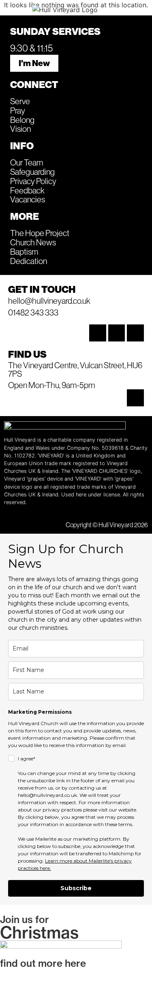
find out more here (43, 963)
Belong (22, 119)
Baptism (24, 251)
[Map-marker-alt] (135, 397)
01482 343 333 (33, 312)
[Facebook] (116, 332)
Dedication (28, 260)
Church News (33, 242)
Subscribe (76, 888)
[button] (17, 9)
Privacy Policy (33, 181)
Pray (17, 110)
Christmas (39, 932)
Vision (20, 128)
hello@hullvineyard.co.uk (49, 300)
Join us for (24, 919)
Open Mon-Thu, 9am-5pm (51, 385)
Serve (20, 101)
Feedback (27, 190)
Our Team (26, 162)
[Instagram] (97, 332)
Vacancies (27, 199)
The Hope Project (39, 233)
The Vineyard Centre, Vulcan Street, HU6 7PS (75, 369)
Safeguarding (32, 171)
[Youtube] (135, 332)
